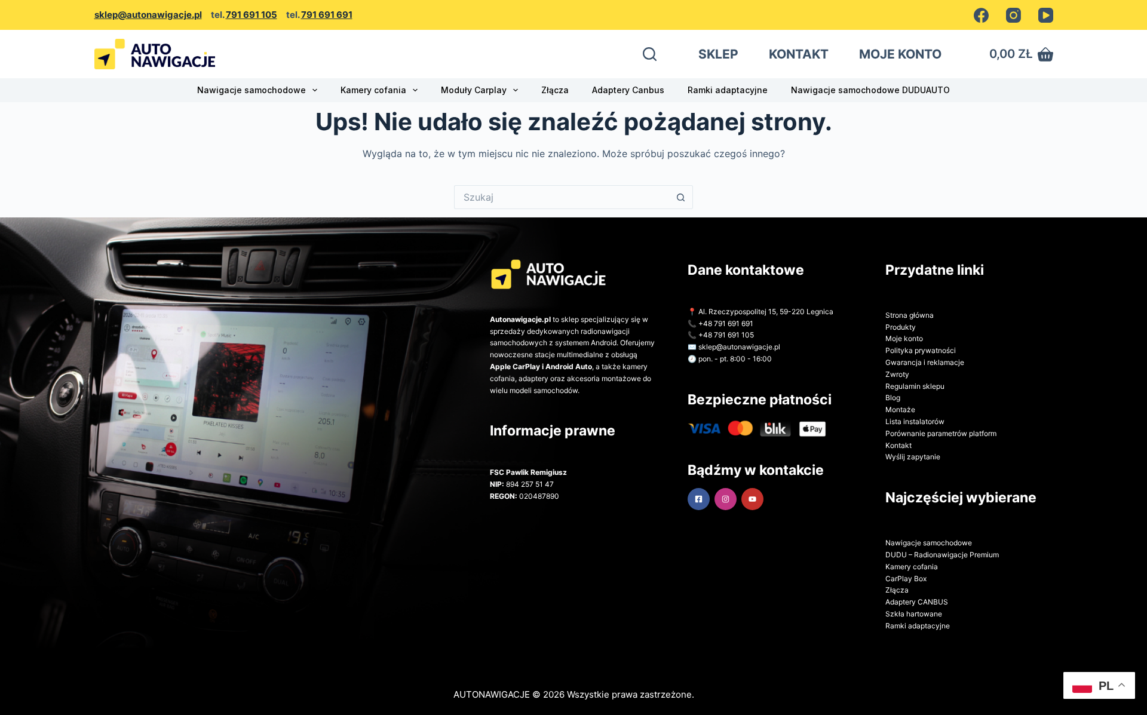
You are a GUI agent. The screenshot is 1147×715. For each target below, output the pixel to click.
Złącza (555, 90)
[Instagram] (1013, 15)
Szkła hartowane (913, 613)
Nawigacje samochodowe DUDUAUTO (870, 90)
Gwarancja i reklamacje (924, 362)
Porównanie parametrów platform (940, 433)
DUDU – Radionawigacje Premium (942, 554)
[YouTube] (1045, 15)
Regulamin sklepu (914, 386)
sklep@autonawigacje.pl (148, 14)
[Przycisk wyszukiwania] (681, 197)
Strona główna (909, 315)
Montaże (900, 409)
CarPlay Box (906, 578)
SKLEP (718, 54)
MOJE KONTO (900, 54)
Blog (892, 397)
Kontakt (898, 445)
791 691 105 (251, 14)
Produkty (900, 327)
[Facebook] (981, 15)
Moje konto (904, 338)
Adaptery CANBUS (916, 601)
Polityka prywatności (920, 350)
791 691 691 (326, 14)
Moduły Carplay (474, 90)
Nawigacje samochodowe (251, 90)
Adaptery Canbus (628, 90)
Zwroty (897, 374)
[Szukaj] (650, 54)
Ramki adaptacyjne (728, 90)
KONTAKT (799, 54)
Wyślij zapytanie (912, 456)
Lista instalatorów (914, 421)
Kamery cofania (373, 90)
